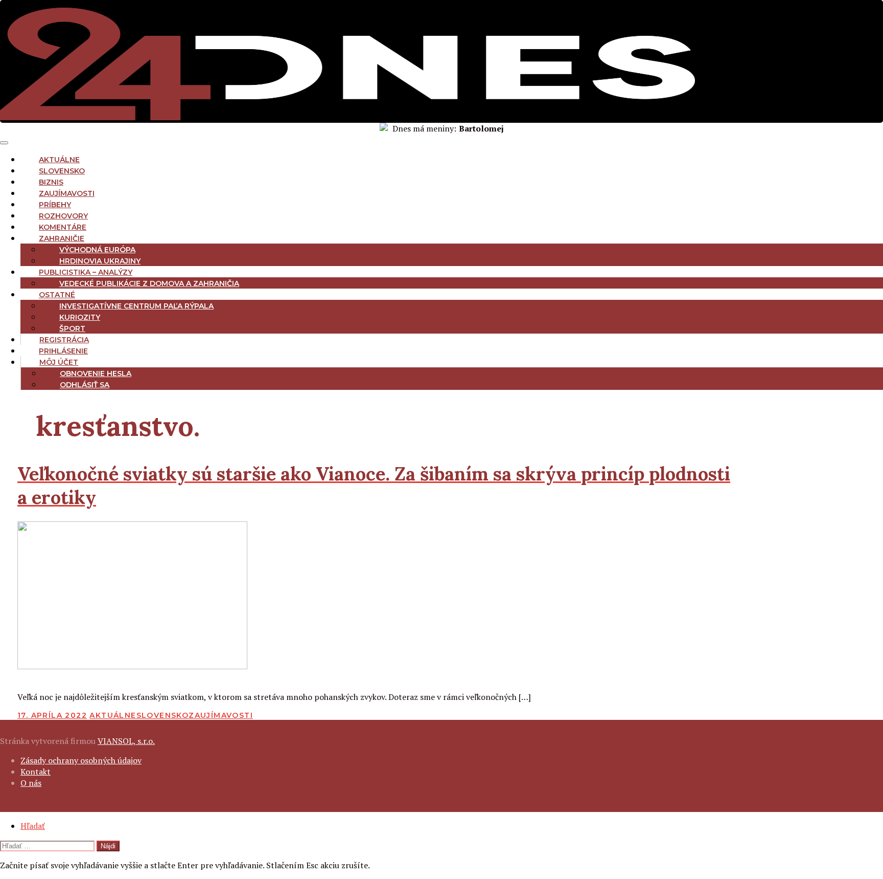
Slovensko (62, 170)
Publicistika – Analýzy (85, 272)
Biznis (51, 182)
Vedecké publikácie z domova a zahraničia (149, 283)
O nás (30, 782)
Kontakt (35, 771)
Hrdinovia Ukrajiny (100, 261)
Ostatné (57, 294)
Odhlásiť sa (84, 384)
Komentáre (62, 227)
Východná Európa (97, 249)
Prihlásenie (63, 351)
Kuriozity (79, 317)
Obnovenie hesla (95, 373)
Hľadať (32, 825)
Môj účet (58, 362)
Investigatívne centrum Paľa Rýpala (136, 306)
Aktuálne (59, 159)
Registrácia (64, 339)
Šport (72, 328)
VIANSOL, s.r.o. (126, 740)
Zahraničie (61, 238)
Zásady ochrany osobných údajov (81, 760)
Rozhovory (63, 216)
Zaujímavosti (67, 193)
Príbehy (55, 204)
